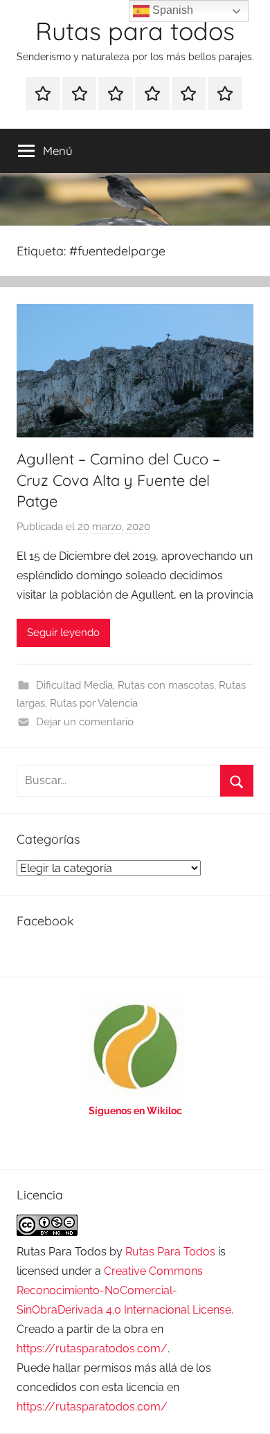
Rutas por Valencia (94, 703)
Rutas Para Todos (170, 1251)
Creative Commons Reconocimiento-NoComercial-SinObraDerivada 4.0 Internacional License (124, 1290)
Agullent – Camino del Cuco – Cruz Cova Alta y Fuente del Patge (118, 480)
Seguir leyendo (63, 632)
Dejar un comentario (85, 722)
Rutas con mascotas (166, 685)
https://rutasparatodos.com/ (92, 1348)
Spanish (171, 10)
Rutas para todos (135, 30)
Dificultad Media (74, 685)
